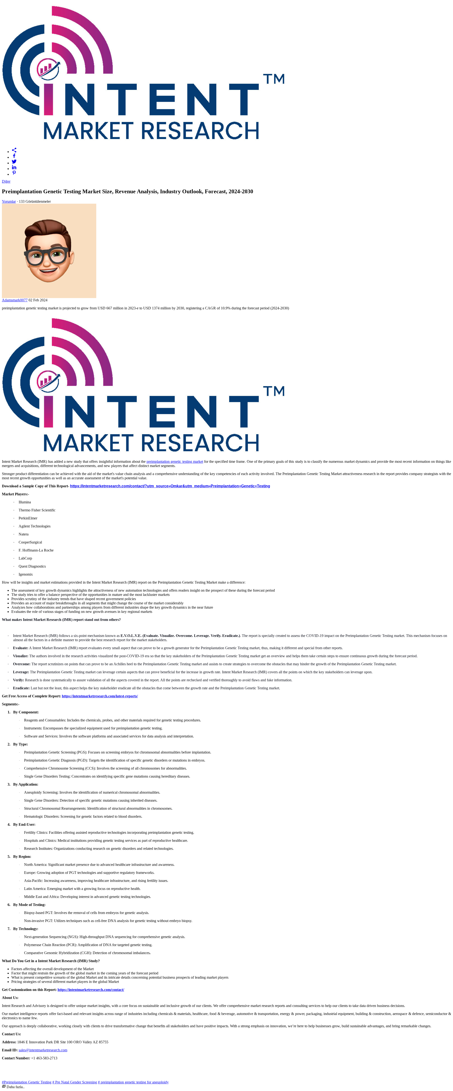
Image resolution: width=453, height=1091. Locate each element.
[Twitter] (231, 161)
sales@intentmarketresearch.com (43, 1050)
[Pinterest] (231, 173)
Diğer (6, 181)
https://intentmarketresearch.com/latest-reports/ (100, 696)
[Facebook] (231, 156)
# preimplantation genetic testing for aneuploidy (133, 1082)
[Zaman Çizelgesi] (231, 150)
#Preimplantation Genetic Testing (26, 1082)
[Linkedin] (231, 167)
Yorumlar (9, 201)
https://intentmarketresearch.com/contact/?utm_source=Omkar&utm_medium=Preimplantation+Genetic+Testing (170, 486)
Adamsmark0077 (15, 300)
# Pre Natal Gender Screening (74, 1082)
